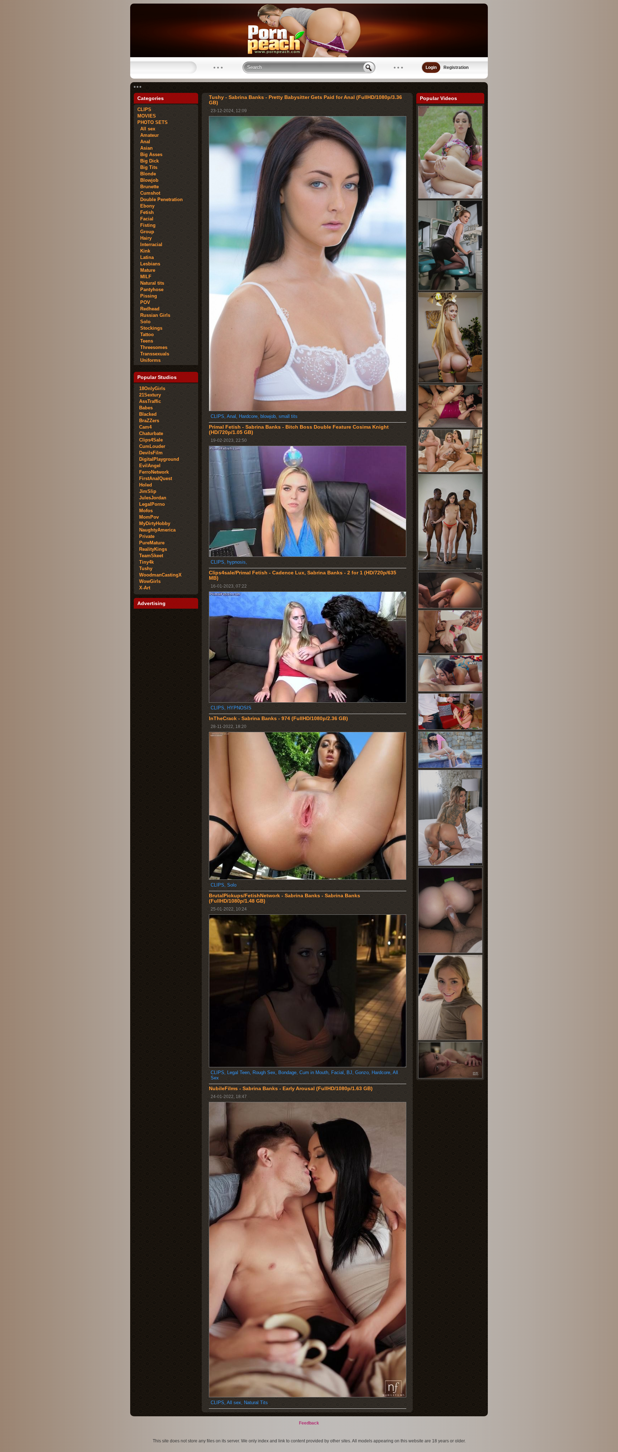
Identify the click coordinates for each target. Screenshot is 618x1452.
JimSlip (147, 491)
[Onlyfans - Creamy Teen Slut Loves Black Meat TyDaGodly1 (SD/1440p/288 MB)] (450, 951)
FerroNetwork (154, 472)
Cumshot (148, 193)
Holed (145, 485)
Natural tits (150, 283)
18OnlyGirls (152, 388)
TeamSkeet (151, 555)
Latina (145, 257)
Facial (145, 218)
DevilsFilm (151, 452)
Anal (143, 141)
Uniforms (149, 360)
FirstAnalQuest (155, 478)
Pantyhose (150, 289)
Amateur (148, 135)
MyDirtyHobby (154, 523)
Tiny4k (146, 562)
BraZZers (149, 420)
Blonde (146, 173)
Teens (145, 341)
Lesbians (148, 263)
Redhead (148, 308)
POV (143, 302)
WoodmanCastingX (160, 575)
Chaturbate (151, 433)
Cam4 (145, 427)
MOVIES (146, 116)
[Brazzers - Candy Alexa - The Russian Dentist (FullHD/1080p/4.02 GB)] (450, 288)
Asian (145, 148)
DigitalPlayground (159, 459)
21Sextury (150, 395)
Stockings (149, 328)
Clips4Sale (151, 440)
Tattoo (145, 334)
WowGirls (150, 581)
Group (145, 231)
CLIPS (144, 109)
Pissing (147, 296)
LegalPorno (152, 504)
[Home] (309, 55)
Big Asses (149, 154)
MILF (144, 276)
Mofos (146, 510)
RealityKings (153, 549)
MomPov (149, 517)
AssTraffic (150, 401)
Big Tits (147, 167)
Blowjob (147, 180)
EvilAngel (150, 465)
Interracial (149, 244)
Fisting (146, 225)
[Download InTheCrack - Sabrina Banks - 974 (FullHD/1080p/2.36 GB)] (307, 878)
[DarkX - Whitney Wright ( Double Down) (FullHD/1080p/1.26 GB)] (450, 568)
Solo (144, 321)
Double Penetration (160, 199)
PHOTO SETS (152, 122)
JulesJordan (152, 497)
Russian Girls (153, 315)
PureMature (152, 542)
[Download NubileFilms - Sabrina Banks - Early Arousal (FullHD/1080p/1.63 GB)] (307, 1395)
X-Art (144, 587)
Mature (146, 270)
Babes (146, 407)
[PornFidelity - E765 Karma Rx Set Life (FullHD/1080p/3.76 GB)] (450, 864)
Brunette (148, 186)
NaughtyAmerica (157, 530)
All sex (146, 128)
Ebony (145, 206)
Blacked (148, 414)
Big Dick (148, 161)
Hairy (144, 238)
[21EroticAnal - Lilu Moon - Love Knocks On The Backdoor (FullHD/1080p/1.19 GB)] (450, 197)
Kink (143, 251)
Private (146, 536)
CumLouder (152, 446)
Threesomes (152, 347)
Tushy (145, 568)
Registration (456, 67)
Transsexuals (153, 353)
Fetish (145, 212)
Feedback (309, 1423)
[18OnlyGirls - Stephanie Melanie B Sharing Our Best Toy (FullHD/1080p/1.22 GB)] (450, 766)
